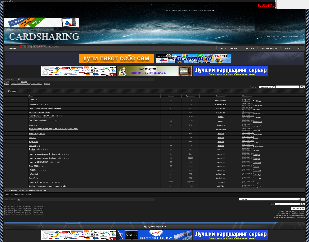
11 (54, 120)
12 (56, 120)
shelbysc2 (256, 109)
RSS (215, 10)
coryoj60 (256, 183)
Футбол (47, 84)
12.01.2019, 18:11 (248, 103)
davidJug (33, 125)
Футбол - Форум (280, 36)
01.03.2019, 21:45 (248, 149)
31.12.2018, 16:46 (248, 173)
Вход (301, 36)
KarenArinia (221, 129)
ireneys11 (256, 130)
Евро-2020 (33, 142)
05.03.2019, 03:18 (248, 120)
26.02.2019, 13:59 (248, 185)
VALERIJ (220, 186)
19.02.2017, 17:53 (248, 145)
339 (59, 182)
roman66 (24, 82)
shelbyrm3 (257, 126)
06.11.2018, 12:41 (248, 111)
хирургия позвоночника (39, 112)
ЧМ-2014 (32, 170)
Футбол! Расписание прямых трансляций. (47, 186)
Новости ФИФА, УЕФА (38, 162)
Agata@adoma (258, 146)
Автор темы (220, 96)
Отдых (32, 99)
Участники (249, 48)
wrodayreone (257, 105)
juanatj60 (256, 155)
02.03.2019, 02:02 (248, 153)
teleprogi (221, 182)
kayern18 (256, 138)
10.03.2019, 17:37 (248, 161)
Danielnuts (220, 108)
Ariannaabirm (220, 100)
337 (53, 182)
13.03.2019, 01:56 (248, 116)
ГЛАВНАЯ (12, 48)
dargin (221, 117)
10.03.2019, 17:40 (248, 169)
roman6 (221, 134)
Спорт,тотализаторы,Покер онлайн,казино (26, 84)
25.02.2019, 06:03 (248, 165)
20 (57, 116)
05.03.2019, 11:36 (248, 181)
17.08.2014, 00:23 (248, 141)
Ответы (171, 96)
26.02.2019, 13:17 (248, 124)
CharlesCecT (34, 104)
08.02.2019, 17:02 (248, 177)
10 (45, 170)
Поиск (287, 48)
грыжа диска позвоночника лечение (45, 108)
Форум (6, 84)
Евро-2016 (33, 166)
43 (66, 158)
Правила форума (269, 48)
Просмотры (190, 96)
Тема (31, 96)
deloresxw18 (257, 122)
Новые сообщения (228, 48)
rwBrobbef (33, 174)
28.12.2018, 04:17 (248, 133)
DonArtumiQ (257, 117)
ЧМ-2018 (32, 146)
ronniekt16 (257, 179)
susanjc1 (256, 150)
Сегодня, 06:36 (247, 107)
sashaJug (256, 113)
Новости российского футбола (42, 154)
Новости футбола (37, 134)
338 (56, 182)
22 (61, 116)
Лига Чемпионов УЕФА (39, 116)
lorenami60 (257, 163)
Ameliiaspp (257, 101)
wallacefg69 (257, 175)
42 (64, 158)
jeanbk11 (256, 167)
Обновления (247, 96)
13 (58, 120)
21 (59, 116)
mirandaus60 (257, 134)
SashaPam (33, 178)
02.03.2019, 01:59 (248, 157)
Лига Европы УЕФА (37, 120)
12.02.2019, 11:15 (248, 128)
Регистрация (293, 36)
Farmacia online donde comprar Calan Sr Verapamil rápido (53, 129)
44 (68, 158)
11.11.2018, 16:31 (248, 137)
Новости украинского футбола (42, 158)
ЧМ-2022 (32, 138)
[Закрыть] (276, 8)
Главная (270, 36)
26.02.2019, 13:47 (248, 99)
